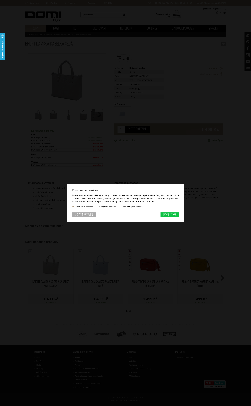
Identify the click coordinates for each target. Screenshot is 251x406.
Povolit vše (169, 215)
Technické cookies (84, 206)
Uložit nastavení (84, 215)
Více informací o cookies (142, 201)
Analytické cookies (107, 206)
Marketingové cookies (132, 206)
